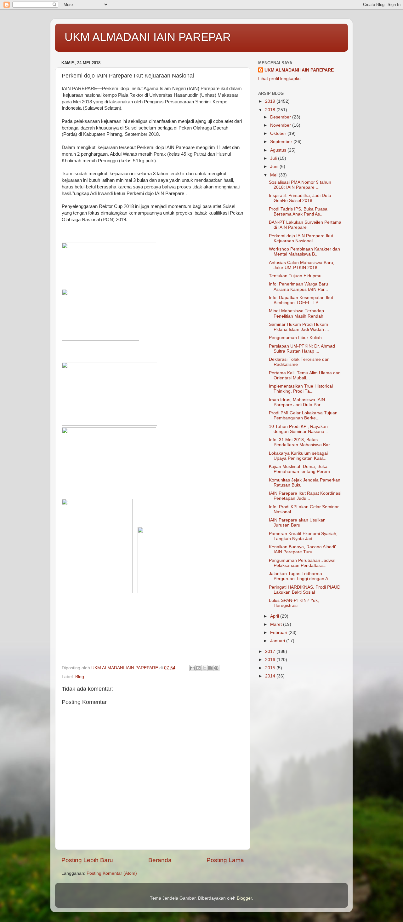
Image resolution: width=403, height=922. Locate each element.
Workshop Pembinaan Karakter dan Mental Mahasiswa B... (304, 251)
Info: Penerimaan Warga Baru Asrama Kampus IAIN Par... (298, 286)
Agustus (278, 150)
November (281, 125)
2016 (270, 659)
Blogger (244, 898)
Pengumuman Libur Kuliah (295, 337)
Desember (281, 117)
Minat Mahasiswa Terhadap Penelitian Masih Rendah (296, 313)
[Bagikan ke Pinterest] (216, 668)
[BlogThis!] (198, 668)
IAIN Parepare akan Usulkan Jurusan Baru (297, 522)
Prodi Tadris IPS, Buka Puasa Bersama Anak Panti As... (298, 211)
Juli (274, 158)
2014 (270, 676)
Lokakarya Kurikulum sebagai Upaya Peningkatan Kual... (298, 456)
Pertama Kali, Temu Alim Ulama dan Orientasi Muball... (305, 375)
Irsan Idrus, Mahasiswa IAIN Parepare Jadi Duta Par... (297, 402)
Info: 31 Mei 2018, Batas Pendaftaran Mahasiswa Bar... (301, 442)
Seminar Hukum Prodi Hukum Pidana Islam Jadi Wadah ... (299, 327)
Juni (275, 166)
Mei (274, 175)
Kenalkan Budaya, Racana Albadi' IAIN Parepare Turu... (302, 549)
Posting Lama (225, 860)
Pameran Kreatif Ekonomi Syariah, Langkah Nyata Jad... (303, 536)
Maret (276, 624)
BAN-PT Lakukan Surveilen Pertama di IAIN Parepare (305, 225)
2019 (270, 101)
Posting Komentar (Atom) (112, 873)
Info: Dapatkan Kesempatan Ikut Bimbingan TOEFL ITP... (301, 300)
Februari (279, 632)
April (275, 616)
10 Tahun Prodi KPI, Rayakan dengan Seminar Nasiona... (298, 429)
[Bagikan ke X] (204, 668)
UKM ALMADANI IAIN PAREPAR (148, 37)
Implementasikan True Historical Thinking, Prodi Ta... (301, 389)
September (281, 141)
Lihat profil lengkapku (279, 78)
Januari (278, 640)
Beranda (160, 860)
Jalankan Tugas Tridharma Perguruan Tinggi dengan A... (300, 576)
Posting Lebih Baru (87, 860)
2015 (270, 668)
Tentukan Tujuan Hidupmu (295, 276)
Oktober (278, 133)
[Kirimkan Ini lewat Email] (192, 668)
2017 (270, 651)
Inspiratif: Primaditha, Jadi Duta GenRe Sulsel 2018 (300, 198)
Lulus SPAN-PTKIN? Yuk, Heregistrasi (294, 603)
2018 (270, 109)
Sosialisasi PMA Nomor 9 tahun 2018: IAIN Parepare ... (300, 185)
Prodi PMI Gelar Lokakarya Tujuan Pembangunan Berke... (303, 415)
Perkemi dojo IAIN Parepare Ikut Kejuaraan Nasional (301, 238)
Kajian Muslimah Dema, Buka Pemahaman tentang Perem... (301, 469)
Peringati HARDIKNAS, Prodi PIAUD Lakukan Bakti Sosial (304, 590)
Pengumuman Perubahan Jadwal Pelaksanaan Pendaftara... (302, 563)
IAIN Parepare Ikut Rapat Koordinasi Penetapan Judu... (305, 496)
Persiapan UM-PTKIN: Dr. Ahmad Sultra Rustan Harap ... (302, 349)
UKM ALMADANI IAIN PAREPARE (299, 70)
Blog (79, 676)
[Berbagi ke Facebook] (210, 668)
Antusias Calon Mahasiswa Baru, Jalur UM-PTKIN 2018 (301, 265)
